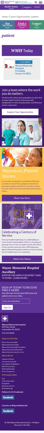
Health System (11, 6)
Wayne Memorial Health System (12, 350)
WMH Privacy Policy (8, 366)
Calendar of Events (8, 359)
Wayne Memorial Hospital (10, 345)
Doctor (22, 25)
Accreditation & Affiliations (10, 364)
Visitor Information (8, 381)
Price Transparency (8, 371)
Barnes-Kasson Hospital (10, 342)
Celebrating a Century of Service (19, 233)
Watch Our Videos (22, 259)
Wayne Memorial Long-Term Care (13, 352)
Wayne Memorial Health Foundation (14, 347)
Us (36, 25)
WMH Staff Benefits (8, 369)
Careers (37, 7)
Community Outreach (9, 361)
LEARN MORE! (20, 278)
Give (3, 378)
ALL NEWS (25, 62)
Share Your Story (22, 198)
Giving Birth (6, 383)
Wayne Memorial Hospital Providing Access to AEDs (23, 69)
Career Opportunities (19, 16)
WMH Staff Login (7, 388)
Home (5, 16)
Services (7, 25)
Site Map (26, 425)
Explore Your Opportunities (20, 112)
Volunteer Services (8, 386)
